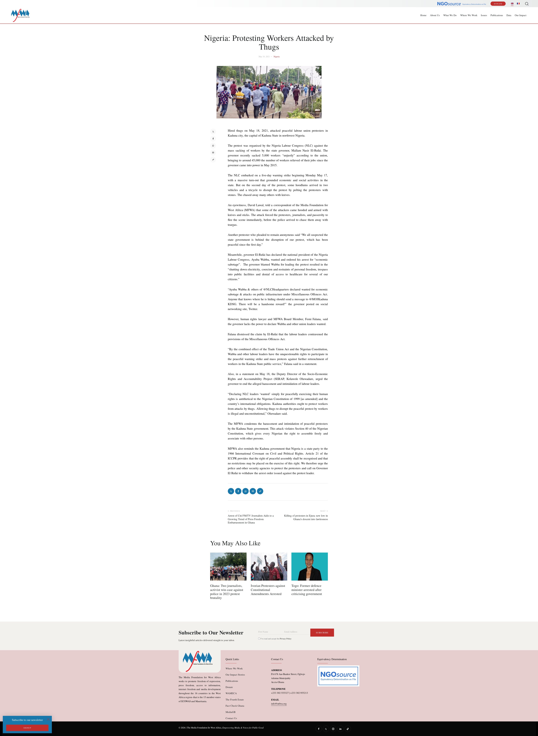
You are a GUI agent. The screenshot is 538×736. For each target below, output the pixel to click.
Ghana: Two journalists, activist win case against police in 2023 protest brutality (226, 592)
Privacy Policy (285, 638)
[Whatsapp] (213, 146)
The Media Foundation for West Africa (204, 727)
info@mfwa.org (279, 703)
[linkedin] (340, 729)
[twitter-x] (326, 729)
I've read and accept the (275, 638)
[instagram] (333, 729)
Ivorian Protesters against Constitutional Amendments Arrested (268, 590)
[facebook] (319, 729)
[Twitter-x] (213, 132)
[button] (213, 160)
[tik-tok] (348, 729)
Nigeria (277, 56)
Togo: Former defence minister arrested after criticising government (306, 590)
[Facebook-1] (213, 139)
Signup (27, 728)
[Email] (213, 153)
